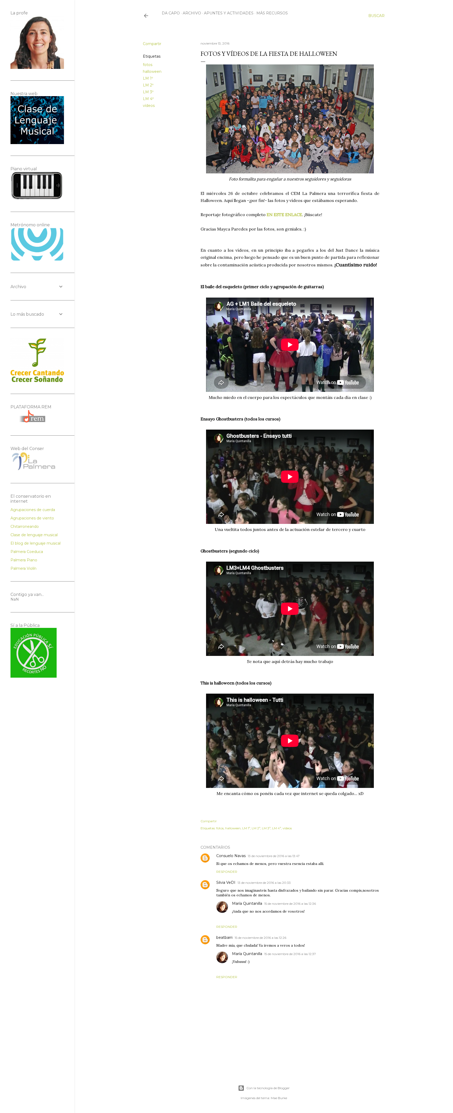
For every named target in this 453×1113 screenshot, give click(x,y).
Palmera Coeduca (26, 551)
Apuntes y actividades (229, 13)
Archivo (192, 13)
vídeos (149, 105)
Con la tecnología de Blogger (268, 1088)
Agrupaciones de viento (32, 518)
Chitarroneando (24, 526)
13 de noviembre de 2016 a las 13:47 (274, 856)
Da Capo (171, 13)
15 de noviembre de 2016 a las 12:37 (290, 954)
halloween (152, 71)
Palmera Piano (23, 560)
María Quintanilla (247, 903)
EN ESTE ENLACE (284, 214)
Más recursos (272, 13)
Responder (226, 872)
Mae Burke (279, 1098)
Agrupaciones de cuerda (32, 509)
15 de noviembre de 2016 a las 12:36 (290, 904)
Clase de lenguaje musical (34, 535)
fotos (147, 64)
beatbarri (224, 937)
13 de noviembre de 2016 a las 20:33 (264, 883)
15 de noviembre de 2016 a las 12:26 (260, 938)
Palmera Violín (23, 568)
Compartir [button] (152, 43)
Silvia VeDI (225, 882)
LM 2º (148, 85)
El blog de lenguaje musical (35, 543)
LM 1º (148, 78)
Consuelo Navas (231, 855)
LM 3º (148, 92)
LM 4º (148, 98)
